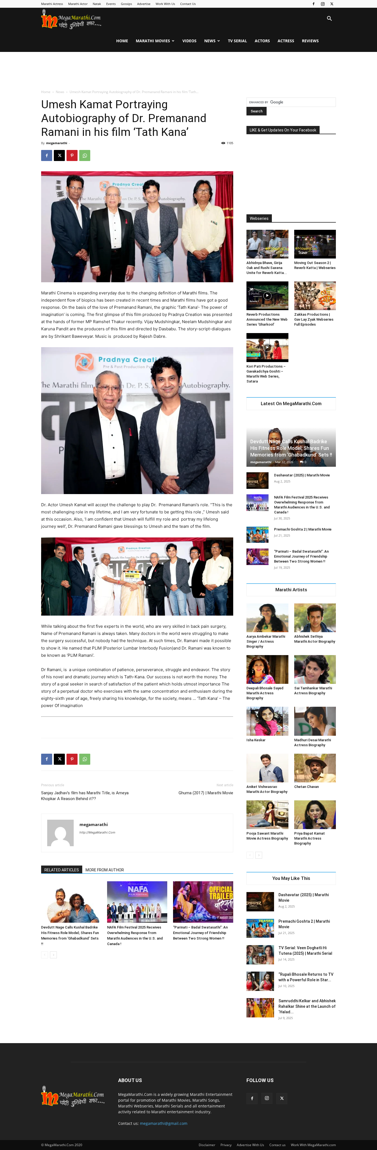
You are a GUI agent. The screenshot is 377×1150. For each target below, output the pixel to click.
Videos (189, 40)
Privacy (226, 1145)
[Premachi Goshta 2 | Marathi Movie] (257, 534)
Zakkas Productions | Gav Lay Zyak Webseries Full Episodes (313, 319)
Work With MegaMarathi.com (313, 1145)
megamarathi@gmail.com (163, 1123)
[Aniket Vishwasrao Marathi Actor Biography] (267, 768)
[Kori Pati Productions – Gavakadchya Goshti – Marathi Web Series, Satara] (267, 347)
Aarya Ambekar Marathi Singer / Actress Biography (265, 641)
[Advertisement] (188, 71)
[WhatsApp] (84, 155)
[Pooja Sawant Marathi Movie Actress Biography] (267, 814)
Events (111, 4)
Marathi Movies (153, 40)
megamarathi (56, 143)
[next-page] (53, 954)
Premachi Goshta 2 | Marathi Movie (302, 529)
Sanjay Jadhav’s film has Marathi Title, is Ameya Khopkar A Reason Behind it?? (85, 795)
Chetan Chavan (306, 787)
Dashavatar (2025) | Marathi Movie (302, 475)
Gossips (126, 4)
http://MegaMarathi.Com (97, 832)
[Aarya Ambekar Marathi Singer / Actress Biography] (267, 617)
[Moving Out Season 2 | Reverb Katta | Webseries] (315, 244)
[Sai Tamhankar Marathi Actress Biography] (315, 669)
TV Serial (237, 40)
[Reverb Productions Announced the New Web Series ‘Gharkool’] (267, 295)
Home (122, 40)
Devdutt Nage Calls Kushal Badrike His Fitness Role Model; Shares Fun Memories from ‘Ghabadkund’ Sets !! (291, 448)
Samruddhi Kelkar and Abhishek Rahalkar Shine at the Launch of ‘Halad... (307, 1006)
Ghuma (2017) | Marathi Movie (206, 792)
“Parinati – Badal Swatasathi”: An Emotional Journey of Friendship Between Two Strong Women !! (200, 932)
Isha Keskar (256, 740)
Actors (262, 40)
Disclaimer (207, 1145)
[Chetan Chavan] (315, 768)
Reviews (310, 40)
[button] (329, 19)
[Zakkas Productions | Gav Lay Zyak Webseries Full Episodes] (315, 295)
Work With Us (165, 4)
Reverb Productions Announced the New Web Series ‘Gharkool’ (267, 319)
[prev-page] (44, 954)
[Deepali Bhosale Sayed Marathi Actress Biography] (267, 669)
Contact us (277, 1145)
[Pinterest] (72, 155)
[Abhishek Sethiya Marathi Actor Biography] (315, 617)
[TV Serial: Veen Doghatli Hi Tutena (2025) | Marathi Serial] (260, 954)
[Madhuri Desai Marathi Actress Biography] (315, 721)
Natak (97, 4)
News (210, 40)
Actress (286, 40)
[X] (332, 4)
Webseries (259, 218)
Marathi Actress (52, 4)
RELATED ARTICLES (61, 870)
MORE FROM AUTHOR (105, 870)
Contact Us (188, 4)
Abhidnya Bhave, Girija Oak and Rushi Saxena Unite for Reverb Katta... (266, 268)
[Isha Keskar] (267, 721)
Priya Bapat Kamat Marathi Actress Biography (309, 838)
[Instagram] (322, 4)
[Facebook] (313, 4)
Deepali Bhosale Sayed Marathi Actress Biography (264, 693)
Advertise (143, 4)
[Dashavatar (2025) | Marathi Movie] (257, 480)
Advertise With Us (250, 1145)
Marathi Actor (77, 4)
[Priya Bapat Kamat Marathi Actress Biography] (315, 814)
